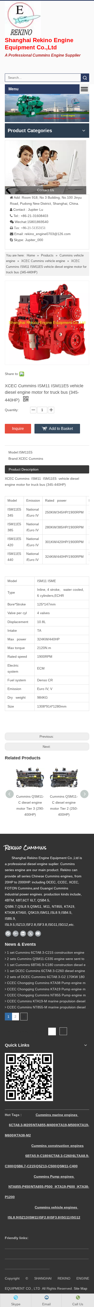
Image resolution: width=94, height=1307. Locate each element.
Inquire (18, 429)
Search (85, 78)
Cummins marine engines (56, 1115)
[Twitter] (30, 933)
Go (63, 1031)
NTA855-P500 (42, 1187)
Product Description (24, 469)
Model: (13, 452)
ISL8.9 (13, 1217)
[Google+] (16, 933)
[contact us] (45, 167)
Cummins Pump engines (54, 1176)
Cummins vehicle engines (56, 1207)
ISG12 (75, 1217)
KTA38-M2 (22, 1135)
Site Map (80, 1288)
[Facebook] (8, 933)
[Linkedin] (23, 933)
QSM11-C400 (67, 1166)
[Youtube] (38, 933)
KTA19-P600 (65, 1187)
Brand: (13, 458)
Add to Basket (61, 429)
